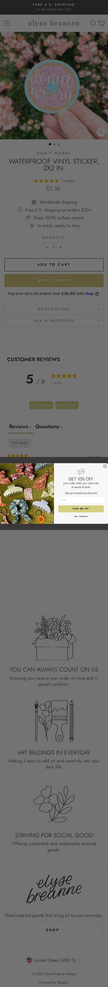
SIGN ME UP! (81, 509)
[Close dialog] (105, 466)
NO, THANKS (81, 516)
